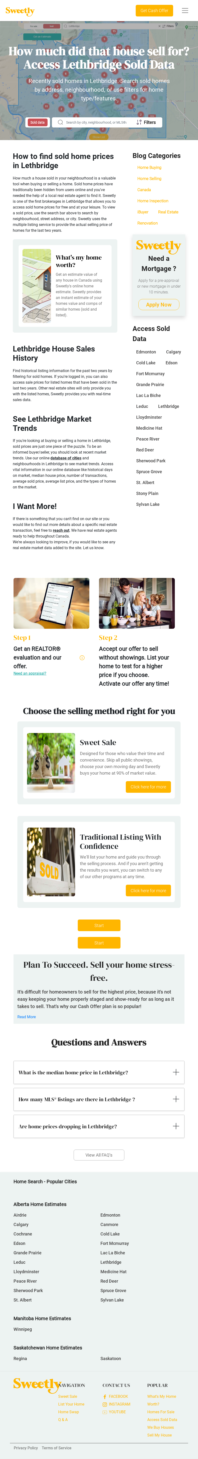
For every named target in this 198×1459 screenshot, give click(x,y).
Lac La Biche (148, 395)
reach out (61, 530)
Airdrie (20, 1215)
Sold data (37, 122)
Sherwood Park (150, 460)
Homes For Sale (160, 1412)
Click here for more (148, 786)
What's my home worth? (79, 261)
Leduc (142, 406)
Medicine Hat (149, 428)
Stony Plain (147, 493)
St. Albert (145, 482)
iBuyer (142, 211)
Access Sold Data (162, 1419)
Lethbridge (168, 406)
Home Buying (149, 167)
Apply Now (158, 305)
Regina (20, 1358)
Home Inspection (152, 200)
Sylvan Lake (148, 504)
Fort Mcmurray (150, 373)
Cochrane (23, 1233)
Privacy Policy (26, 1448)
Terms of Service (56, 1448)
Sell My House (159, 1435)
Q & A (63, 1419)
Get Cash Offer (154, 10)
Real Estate (168, 211)
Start (99, 925)
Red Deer (145, 449)
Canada (144, 189)
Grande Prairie (150, 384)
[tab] (99, 1072)
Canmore (109, 1224)
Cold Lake (146, 362)
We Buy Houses (160, 1427)
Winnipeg (23, 1329)
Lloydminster (149, 417)
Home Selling (149, 178)
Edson (171, 362)
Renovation (147, 223)
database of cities (65, 458)
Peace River (147, 438)
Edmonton (146, 351)
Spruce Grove (149, 471)
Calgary (173, 351)
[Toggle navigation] (185, 10)
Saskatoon (110, 1358)
